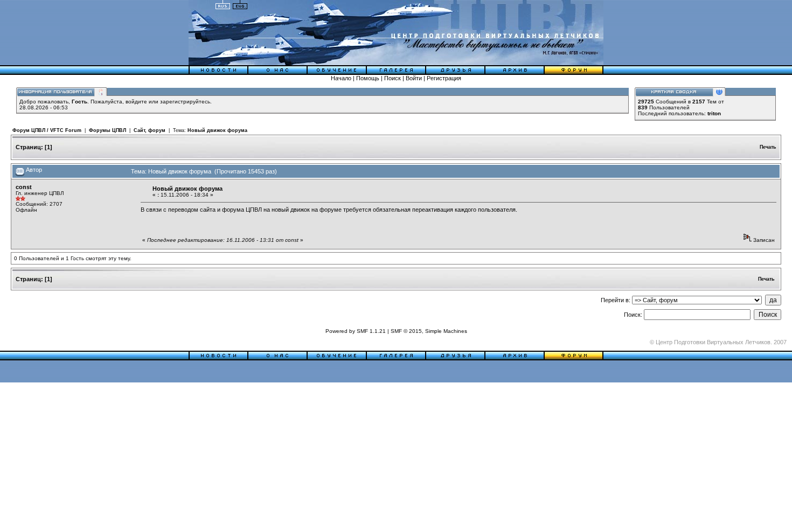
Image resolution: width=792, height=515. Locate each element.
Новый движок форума (217, 130)
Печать (768, 147)
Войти (414, 78)
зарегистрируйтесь (185, 102)
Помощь (367, 78)
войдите (136, 102)
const (24, 187)
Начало (341, 78)
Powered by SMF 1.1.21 (355, 331)
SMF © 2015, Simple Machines (429, 331)
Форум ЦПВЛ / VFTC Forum (46, 130)
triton (714, 113)
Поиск (392, 78)
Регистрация (444, 78)
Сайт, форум (149, 130)
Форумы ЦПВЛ (107, 130)
